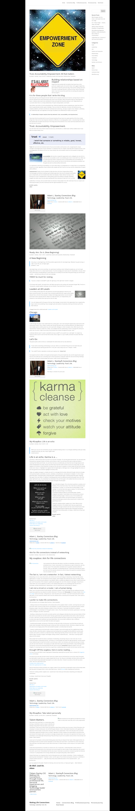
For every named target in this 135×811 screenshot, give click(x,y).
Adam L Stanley (34, 76)
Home (63, 2)
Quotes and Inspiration (57, 76)
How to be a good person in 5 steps (38, 665)
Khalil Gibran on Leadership (36, 523)
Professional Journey (82, 2)
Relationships (67, 76)
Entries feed (94, 70)
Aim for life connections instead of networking (49, 552)
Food (93, 45)
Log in (93, 68)
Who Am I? (32, 520)
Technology (94, 60)
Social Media (95, 55)
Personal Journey (92, 2)
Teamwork (73, 76)
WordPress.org (95, 74)
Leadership (49, 76)
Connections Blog (71, 2)
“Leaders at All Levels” (53, 309)
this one (63, 669)
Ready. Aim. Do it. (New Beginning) (44, 252)
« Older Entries (33, 794)
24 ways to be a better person (37, 663)
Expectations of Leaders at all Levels (38, 522)
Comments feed (95, 72)
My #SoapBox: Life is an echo (42, 441)
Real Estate (100, 2)
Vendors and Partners (97, 62)
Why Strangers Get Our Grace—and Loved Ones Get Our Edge (98, 19)
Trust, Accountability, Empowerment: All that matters (52, 74)
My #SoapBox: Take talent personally (45, 713)
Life (47, 444)
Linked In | (70, 201)
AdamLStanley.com (51, 200)
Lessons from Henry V (35, 525)
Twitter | (56, 201)
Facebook (49, 203)
